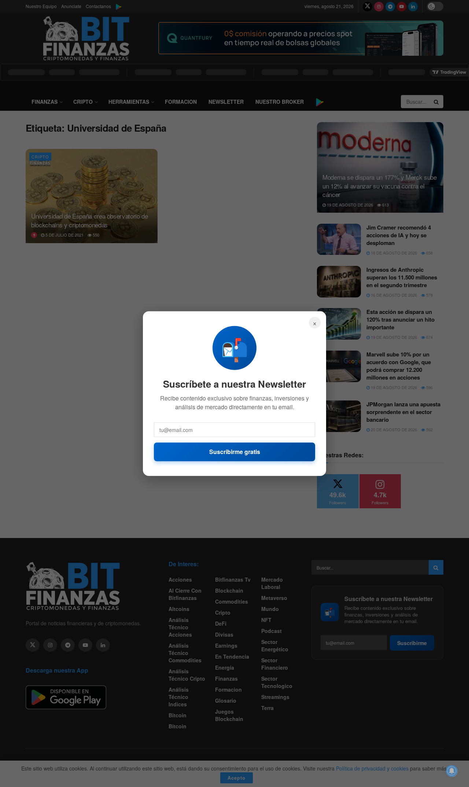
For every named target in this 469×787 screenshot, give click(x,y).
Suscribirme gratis (234, 451)
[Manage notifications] (452, 771)
